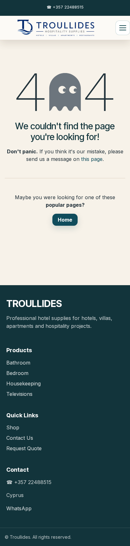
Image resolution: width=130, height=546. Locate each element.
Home (65, 220)
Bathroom (18, 362)
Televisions (19, 394)
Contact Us (19, 438)
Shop (12, 427)
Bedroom (17, 373)
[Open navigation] (122, 28)
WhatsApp (19, 508)
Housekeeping (23, 383)
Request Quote (24, 448)
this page (92, 159)
